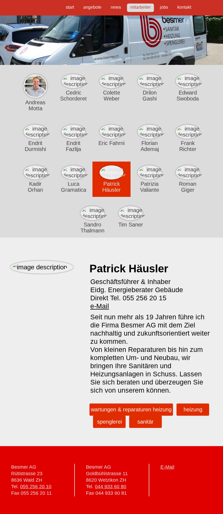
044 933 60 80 (110, 486)
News (116, 7)
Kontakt (184, 7)
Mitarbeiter (140, 7)
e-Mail (99, 306)
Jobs (164, 7)
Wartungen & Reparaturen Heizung (131, 409)
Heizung (193, 409)
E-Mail (167, 467)
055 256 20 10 (35, 486)
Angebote (92, 7)
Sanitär (145, 422)
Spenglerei (109, 422)
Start (70, 7)
